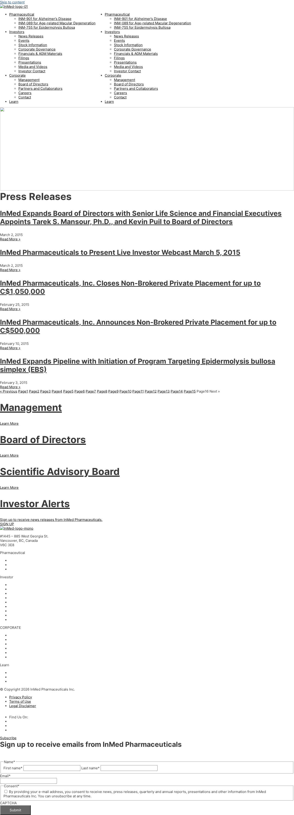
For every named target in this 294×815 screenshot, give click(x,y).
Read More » (10, 239)
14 (177, 391)
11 (138, 391)
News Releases (30, 36)
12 (151, 391)
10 (125, 391)
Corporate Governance (37, 49)
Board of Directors (33, 84)
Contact (24, 97)
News (13, 585)
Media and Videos (32, 67)
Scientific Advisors (24, 644)
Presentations (29, 62)
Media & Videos (21, 615)
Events (23, 40)
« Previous (8, 391)
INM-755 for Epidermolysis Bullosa (46, 27)
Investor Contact (31, 71)
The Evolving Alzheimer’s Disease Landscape (45, 681)
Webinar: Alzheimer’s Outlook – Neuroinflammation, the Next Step (62, 677)
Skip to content (12, 2)
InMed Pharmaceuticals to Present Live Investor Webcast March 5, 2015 (120, 252)
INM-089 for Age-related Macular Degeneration (57, 23)
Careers (24, 93)
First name (13, 768)
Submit (15, 810)
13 (164, 391)
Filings (23, 58)
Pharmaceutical (21, 14)
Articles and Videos (25, 673)
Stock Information (32, 45)
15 (190, 391)
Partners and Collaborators (40, 88)
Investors (16, 32)
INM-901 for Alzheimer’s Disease (44, 19)
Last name (90, 768)
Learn (13, 101)
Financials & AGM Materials (40, 53)
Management (29, 80)
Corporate (17, 75)
